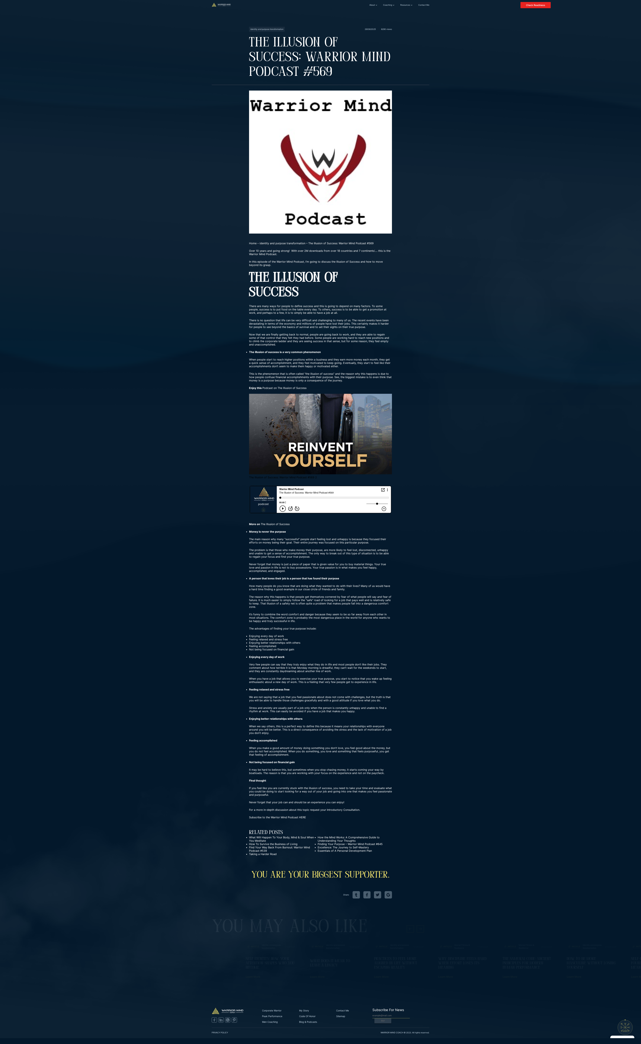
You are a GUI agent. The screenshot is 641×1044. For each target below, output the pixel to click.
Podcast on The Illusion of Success (284, 388)
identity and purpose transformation (282, 243)
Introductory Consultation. (343, 809)
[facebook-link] (367, 894)
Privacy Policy (220, 1032)
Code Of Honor (307, 1016)
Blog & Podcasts (308, 1021)
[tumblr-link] (356, 894)
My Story (304, 1010)
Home (253, 243)
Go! (383, 1020)
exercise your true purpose (317, 678)
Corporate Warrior (271, 1010)
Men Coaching (270, 1021)
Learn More (253, 976)
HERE (302, 817)
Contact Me (423, 5)
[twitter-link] (377, 894)
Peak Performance (272, 1016)
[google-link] (388, 894)
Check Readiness (535, 5)
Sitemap (340, 1016)
